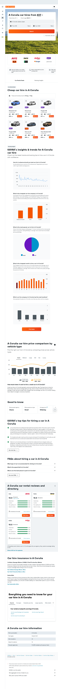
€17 (39, 14)
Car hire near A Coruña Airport (18, 615)
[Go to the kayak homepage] (10, 7)
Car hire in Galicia (38, 655)
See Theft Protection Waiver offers (16, 571)
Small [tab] (18, 357)
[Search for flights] (3, 11)
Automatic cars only (50, 35)
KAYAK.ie (9, 655)
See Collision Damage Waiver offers (16, 569)
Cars (14, 655)
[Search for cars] (3, 17)
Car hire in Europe (20, 655)
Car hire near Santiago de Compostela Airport (20, 612)
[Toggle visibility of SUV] (34, 255)
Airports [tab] (12, 603)
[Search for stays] (3, 14)
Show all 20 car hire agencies (15, 550)
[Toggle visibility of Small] (23, 255)
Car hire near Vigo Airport (38, 612)
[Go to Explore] (3, 25)
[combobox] (13, 18)
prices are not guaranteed (37, 665)
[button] (2, 6)
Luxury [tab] (44, 357)
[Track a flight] (3, 28)
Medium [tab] (25, 357)
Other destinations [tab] (49, 603)
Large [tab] (30, 357)
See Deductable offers (13, 584)
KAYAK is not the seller (15, 670)
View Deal (19, 116)
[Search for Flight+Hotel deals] (3, 20)
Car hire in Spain (29, 655)
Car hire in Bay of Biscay (48, 655)
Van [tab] (39, 357)
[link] (31, 329)
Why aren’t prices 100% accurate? (18, 675)
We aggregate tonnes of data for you (18, 673)
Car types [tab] (18, 603)
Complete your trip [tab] (28, 603)
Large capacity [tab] (39, 603)
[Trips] (3, 32)
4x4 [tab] (35, 357)
